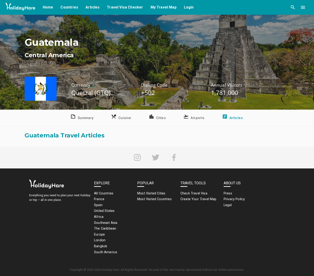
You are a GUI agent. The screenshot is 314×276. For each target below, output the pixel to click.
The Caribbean (105, 228)
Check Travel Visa (193, 193)
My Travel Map (164, 7)
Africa (98, 217)
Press (228, 193)
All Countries (103, 193)
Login (189, 7)
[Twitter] (155, 157)
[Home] (20, 7)
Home (48, 7)
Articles (93, 7)
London (100, 240)
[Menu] (302, 7)
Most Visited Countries (154, 199)
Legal (228, 205)
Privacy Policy (234, 199)
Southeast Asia (105, 223)
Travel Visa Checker (125, 7)
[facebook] (174, 157)
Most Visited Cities (151, 193)
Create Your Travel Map (198, 199)
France (99, 199)
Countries (69, 7)
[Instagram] (137, 157)
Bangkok (100, 246)
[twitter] (155, 157)
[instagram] (137, 157)
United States (104, 211)
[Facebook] (174, 157)
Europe (99, 234)
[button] (292, 7)
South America (105, 252)
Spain (98, 205)
